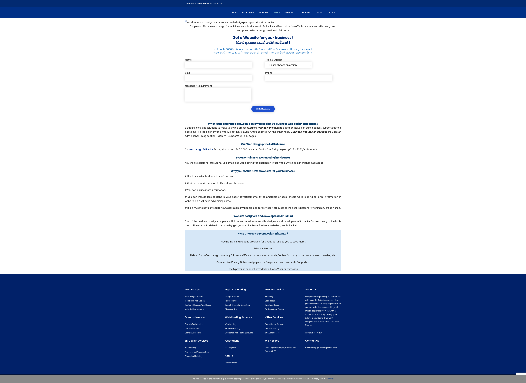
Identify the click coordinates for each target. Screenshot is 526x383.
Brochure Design (272, 305)
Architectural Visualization (197, 352)
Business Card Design (274, 309)
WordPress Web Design (195, 301)
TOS (321, 333)
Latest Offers (231, 363)
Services (288, 12)
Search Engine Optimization (237, 305)
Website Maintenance (194, 309)
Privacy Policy (311, 333)
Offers (276, 12)
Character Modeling (193, 356)
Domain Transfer (192, 328)
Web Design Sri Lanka (194, 296)
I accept (330, 379)
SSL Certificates (272, 333)
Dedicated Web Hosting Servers (239, 333)
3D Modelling (190, 348)
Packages (263, 12)
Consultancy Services (274, 324)
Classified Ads (231, 309)
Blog (319, 12)
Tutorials (305, 12)
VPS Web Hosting (232, 328)
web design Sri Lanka (201, 149)
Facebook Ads (231, 301)
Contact (331, 12)
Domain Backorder (193, 333)
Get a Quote (230, 348)
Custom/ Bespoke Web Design (198, 305)
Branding (269, 296)
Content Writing (272, 328)
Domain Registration (194, 324)
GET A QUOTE (248, 12)
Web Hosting (230, 324)
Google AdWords (232, 296)
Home (235, 12)
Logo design (270, 301)
